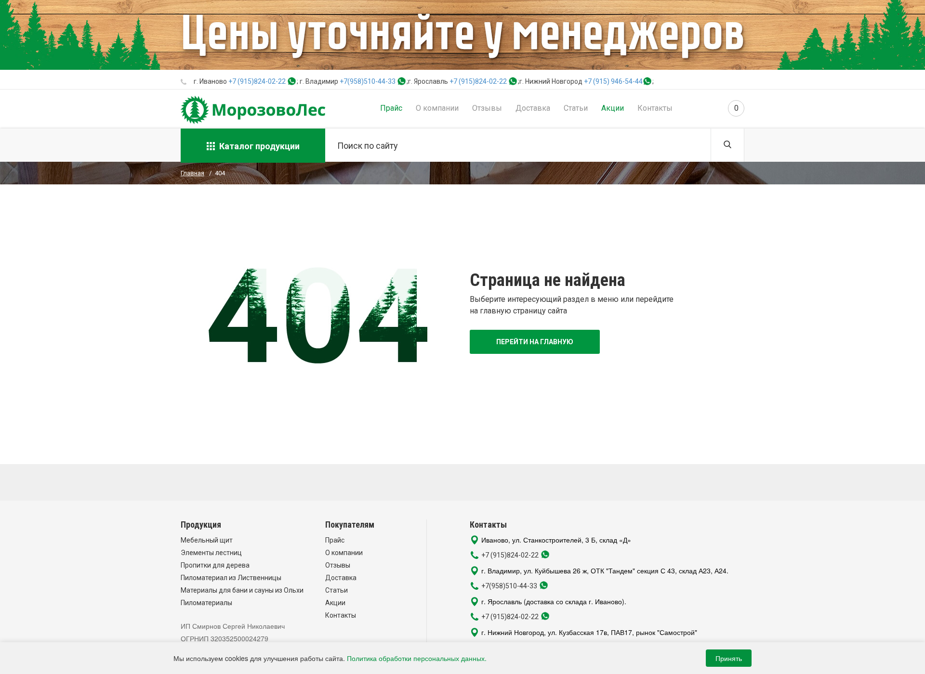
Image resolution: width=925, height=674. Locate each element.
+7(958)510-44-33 (368, 81)
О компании (437, 108)
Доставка (532, 108)
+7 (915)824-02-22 (257, 81)
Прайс (391, 108)
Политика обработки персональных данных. (417, 658)
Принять (728, 658)
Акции (612, 108)
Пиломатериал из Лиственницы (231, 578)
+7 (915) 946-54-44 (613, 81)
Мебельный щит (207, 540)
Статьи (576, 108)
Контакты (655, 108)
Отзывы (487, 108)
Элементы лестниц (211, 553)
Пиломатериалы (206, 603)
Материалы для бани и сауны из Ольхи (242, 590)
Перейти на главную (534, 342)
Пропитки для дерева (215, 565)
